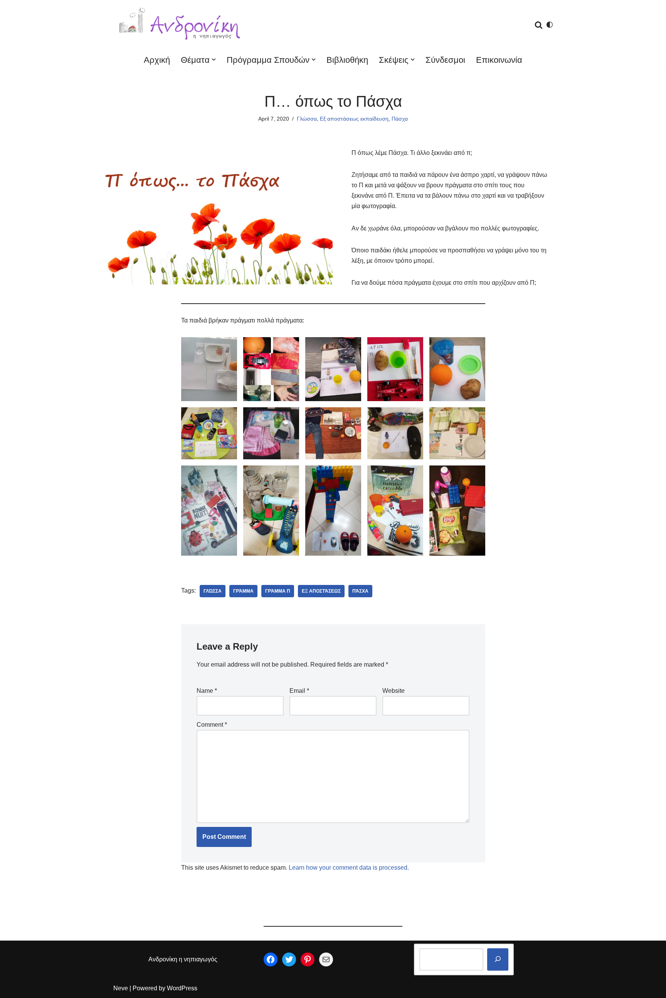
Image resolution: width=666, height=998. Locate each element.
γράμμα (243, 591)
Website (393, 690)
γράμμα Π (277, 591)
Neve (120, 988)
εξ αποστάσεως (321, 591)
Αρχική (157, 60)
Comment (212, 724)
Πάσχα (400, 119)
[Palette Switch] (550, 25)
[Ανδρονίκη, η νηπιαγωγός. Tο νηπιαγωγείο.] (180, 25)
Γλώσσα (307, 119)
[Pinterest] (307, 959)
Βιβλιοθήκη (347, 60)
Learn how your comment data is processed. (349, 867)
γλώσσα (213, 591)
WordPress (182, 988)
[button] (214, 59)
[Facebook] (271, 959)
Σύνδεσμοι (445, 60)
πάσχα (360, 591)
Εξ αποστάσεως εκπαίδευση (354, 119)
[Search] (539, 25)
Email (299, 690)
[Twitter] (289, 959)
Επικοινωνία (499, 60)
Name (207, 690)
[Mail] (326, 959)
